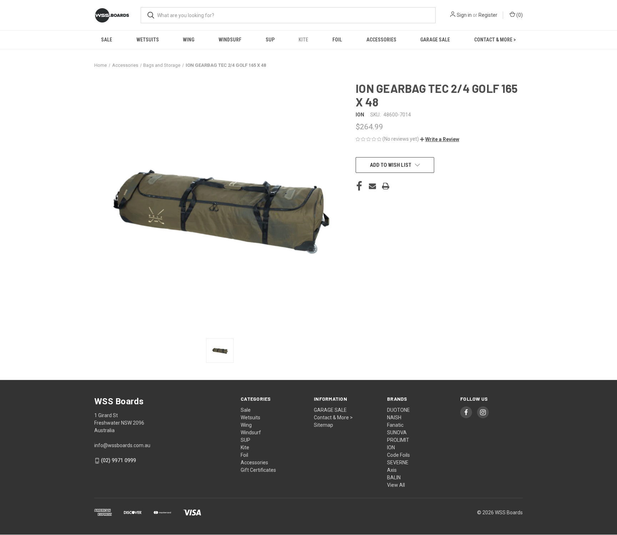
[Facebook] (359, 186)
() (519, 15)
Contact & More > (495, 39)
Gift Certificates (258, 470)
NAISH (394, 417)
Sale (106, 39)
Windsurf (230, 39)
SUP (270, 39)
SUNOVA (397, 432)
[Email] (372, 186)
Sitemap (323, 425)
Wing (188, 39)
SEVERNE (397, 462)
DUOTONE (398, 410)
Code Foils (398, 455)
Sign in (464, 15)
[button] (439, 139)
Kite (303, 39)
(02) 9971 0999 (118, 460)
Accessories (381, 39)
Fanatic (395, 425)
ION (391, 447)
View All (396, 485)
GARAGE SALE (435, 39)
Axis (392, 470)
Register (487, 15)
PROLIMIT (398, 440)
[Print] (385, 186)
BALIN (394, 477)
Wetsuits (147, 39)
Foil (337, 39)
